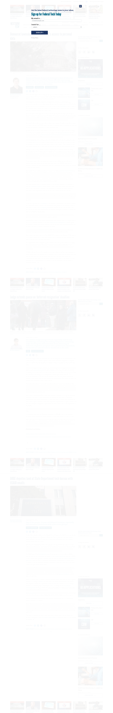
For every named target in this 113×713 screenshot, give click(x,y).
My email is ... (36, 18)
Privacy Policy (34, 38)
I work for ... (35, 24)
